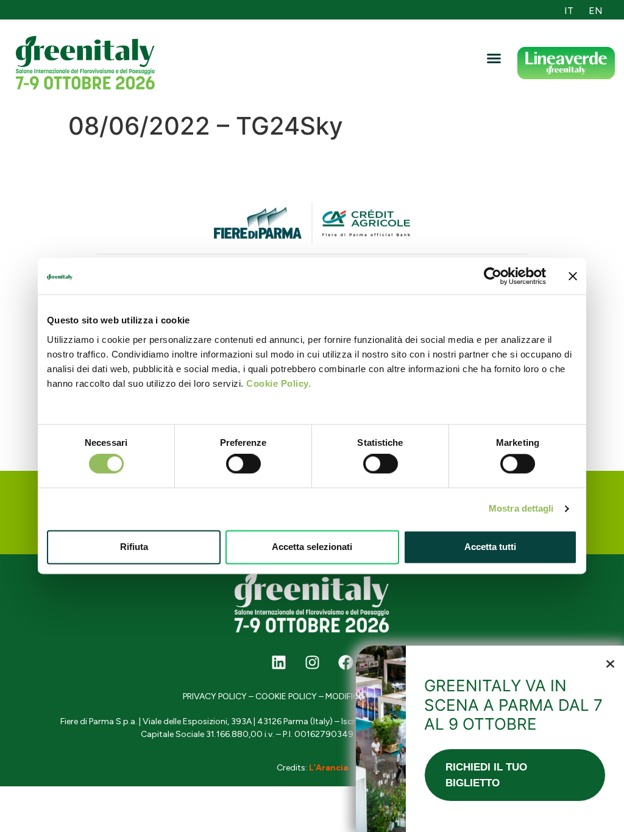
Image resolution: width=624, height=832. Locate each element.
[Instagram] (312, 662)
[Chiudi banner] (573, 276)
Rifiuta (134, 546)
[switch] (243, 464)
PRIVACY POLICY (215, 696)
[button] (494, 58)
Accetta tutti (490, 546)
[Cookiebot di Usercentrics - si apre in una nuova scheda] (492, 276)
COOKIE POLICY (286, 696)
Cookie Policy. (278, 383)
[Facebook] (345, 662)
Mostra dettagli (521, 509)
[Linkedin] (278, 662)
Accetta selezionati (312, 546)
